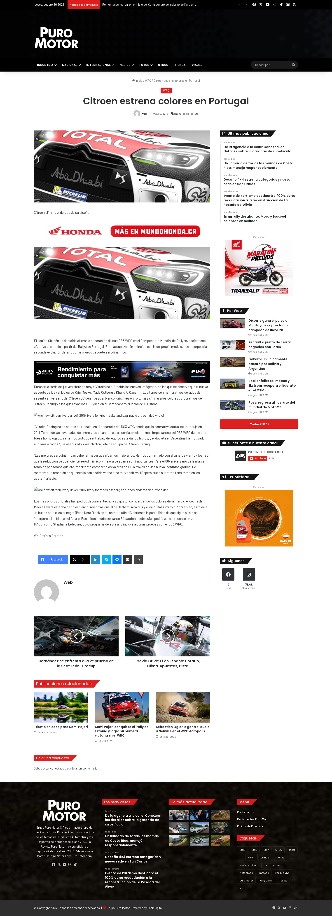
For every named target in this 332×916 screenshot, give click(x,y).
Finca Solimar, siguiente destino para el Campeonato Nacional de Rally (147, 4)
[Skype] (106, 559)
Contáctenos (245, 812)
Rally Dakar (266, 880)
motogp (264, 872)
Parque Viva (282, 872)
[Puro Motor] (56, 37)
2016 (254, 849)
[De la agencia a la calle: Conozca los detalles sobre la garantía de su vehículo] (179, 815)
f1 (240, 857)
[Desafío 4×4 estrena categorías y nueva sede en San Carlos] (220, 815)
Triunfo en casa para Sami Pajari (61, 727)
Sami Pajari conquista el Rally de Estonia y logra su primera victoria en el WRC (122, 731)
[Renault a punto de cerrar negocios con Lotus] (232, 345)
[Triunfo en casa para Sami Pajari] (61, 707)
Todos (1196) (259, 424)
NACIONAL (69, 65)
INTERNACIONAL (98, 65)
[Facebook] (53, 864)
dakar (291, 849)
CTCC (278, 849)
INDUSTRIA (45, 65)
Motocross (246, 872)
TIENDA (180, 65)
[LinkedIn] (95, 559)
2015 (242, 849)
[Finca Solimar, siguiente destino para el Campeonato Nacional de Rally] (220, 840)
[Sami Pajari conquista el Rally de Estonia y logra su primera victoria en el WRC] (122, 707)
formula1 (265, 857)
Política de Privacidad (250, 826)
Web (144, 113)
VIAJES (197, 65)
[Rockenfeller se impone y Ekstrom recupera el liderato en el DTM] (232, 384)
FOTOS (144, 65)
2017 (266, 849)
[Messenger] (117, 559)
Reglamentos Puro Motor (253, 819)
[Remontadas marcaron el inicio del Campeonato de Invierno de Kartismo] (200, 840)
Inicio (139, 80)
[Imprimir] (138, 559)
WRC (148, 80)
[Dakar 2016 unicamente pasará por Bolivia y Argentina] (232, 362)
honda (280, 857)
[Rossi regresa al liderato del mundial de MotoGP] (232, 405)
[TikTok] (75, 864)
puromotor (246, 880)
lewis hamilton (248, 865)
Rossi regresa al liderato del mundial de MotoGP (271, 404)
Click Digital (154, 908)
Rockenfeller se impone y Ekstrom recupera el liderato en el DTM (272, 386)
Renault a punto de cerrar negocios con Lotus (269, 344)
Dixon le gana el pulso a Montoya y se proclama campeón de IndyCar (268, 325)
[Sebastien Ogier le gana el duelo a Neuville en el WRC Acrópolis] (183, 707)
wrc (242, 888)
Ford (251, 857)
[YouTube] (64, 864)
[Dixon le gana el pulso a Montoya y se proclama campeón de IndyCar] (232, 323)
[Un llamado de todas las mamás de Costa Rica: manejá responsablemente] (200, 815)
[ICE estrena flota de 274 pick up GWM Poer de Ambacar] (200, 827)
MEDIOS (125, 65)
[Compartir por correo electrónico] (127, 559)
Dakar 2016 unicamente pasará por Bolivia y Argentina (268, 364)
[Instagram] (69, 864)
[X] (59, 864)
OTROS (163, 65)
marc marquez (273, 865)
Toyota (283, 880)
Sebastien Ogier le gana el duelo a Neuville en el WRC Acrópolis (183, 729)
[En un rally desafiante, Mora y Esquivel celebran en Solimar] (220, 827)
